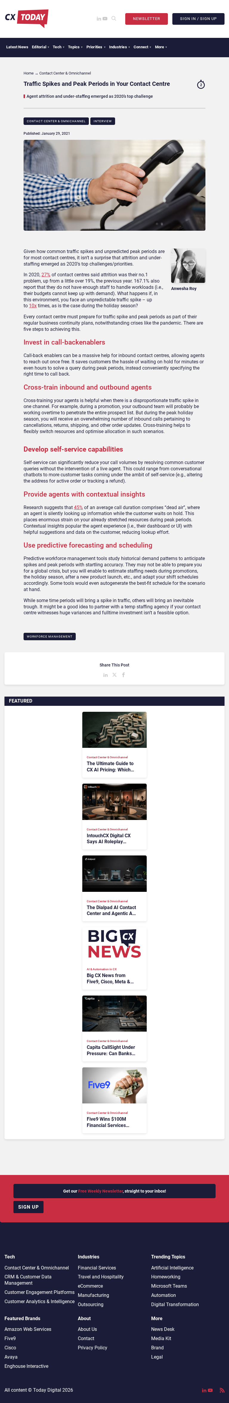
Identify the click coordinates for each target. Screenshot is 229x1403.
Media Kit (161, 1338)
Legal (157, 1357)
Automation (163, 1295)
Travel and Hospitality (101, 1277)
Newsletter (146, 18)
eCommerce (90, 1286)
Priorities (96, 47)
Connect (142, 47)
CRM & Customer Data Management (28, 1280)
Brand (157, 1348)
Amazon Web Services (27, 1329)
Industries (119, 47)
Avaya (11, 1357)
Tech (58, 47)
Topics (75, 47)
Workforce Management (49, 636)
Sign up (28, 1207)
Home (29, 73)
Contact (86, 1338)
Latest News (17, 47)
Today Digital (47, 1390)
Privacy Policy (92, 1348)
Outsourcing (90, 1304)
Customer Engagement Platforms (39, 1292)
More (161, 47)
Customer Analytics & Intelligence (39, 1301)
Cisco (10, 1348)
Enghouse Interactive (26, 1366)
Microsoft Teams (169, 1286)
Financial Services (97, 1268)
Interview (103, 121)
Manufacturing (93, 1295)
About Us (87, 1329)
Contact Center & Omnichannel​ (56, 121)
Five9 (10, 1338)
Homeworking (165, 1277)
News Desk (162, 1329)
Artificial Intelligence (172, 1268)
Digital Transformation (175, 1304)
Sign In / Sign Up (198, 18)
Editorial (40, 47)
